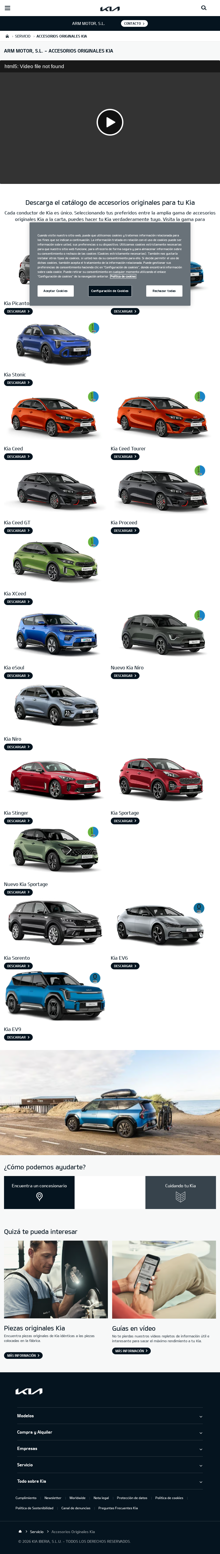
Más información (21, 1355)
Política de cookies (169, 1498)
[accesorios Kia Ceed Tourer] (162, 415)
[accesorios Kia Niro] (162, 634)
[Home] (20, 1531)
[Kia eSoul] (55, 634)
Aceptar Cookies (55, 291)
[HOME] (7, 36)
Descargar (16, 311)
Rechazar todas (164, 291)
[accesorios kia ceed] (55, 415)
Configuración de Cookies (110, 291)
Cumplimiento (26, 1498)
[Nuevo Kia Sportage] (55, 850)
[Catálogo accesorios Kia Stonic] (55, 341)
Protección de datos (132, 1498)
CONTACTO (132, 23)
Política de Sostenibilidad (34, 1508)
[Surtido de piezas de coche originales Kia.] (56, 1280)
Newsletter (53, 1498)
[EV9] (55, 995)
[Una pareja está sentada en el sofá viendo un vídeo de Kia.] (164, 1280)
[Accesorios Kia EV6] (162, 924)
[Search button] (204, 8)
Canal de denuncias (75, 1508)
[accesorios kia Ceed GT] (55, 489)
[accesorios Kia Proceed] (162, 489)
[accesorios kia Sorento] (55, 924)
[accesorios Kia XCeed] (55, 560)
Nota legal (101, 1498)
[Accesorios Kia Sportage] (162, 779)
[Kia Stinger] (55, 779)
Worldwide (77, 1498)
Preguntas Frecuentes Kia (118, 1508)
